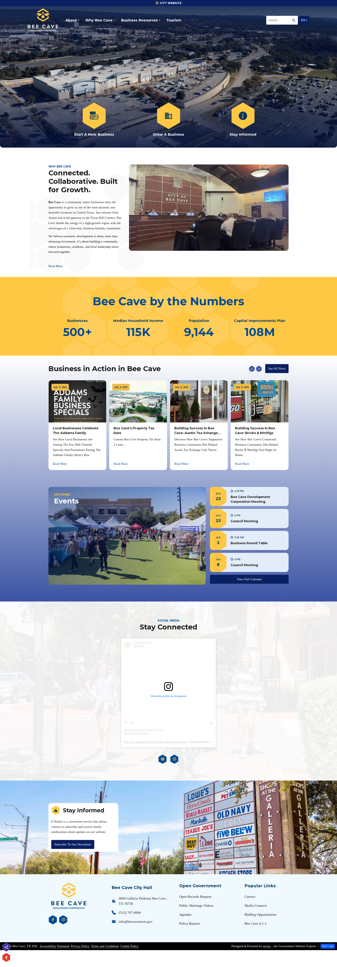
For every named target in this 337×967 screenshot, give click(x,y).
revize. (267, 946)
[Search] (295, 20)
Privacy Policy (80, 946)
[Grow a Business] (168, 120)
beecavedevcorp (177, 741)
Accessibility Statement (54, 946)
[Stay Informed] (243, 120)
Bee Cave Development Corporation (144, 741)
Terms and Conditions (105, 946)
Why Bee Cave (99, 20)
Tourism (173, 20)
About (71, 20)
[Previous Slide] (252, 369)
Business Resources (139, 20)
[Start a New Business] (94, 120)
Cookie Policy (129, 946)
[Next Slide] (259, 369)
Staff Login (327, 946)
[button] (249, 496)
